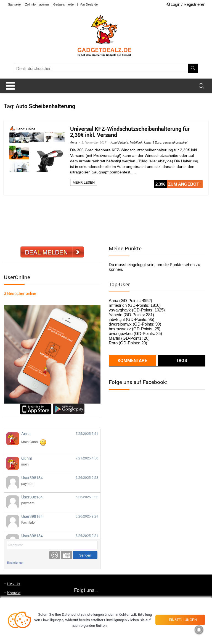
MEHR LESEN (84, 182)
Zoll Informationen (37, 4)
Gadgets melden (64, 4)
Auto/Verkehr (119, 142)
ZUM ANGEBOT (183, 184)
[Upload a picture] (66, 555)
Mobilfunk (136, 142)
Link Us (13, 584)
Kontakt (13, 593)
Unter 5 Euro (152, 142)
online (20, 293)
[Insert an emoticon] (54, 555)
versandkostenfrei (175, 142)
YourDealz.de (89, 4)
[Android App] (68, 406)
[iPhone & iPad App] (36, 406)
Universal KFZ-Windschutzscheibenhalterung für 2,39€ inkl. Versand (130, 132)
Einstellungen (15, 562)
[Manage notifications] (199, 629)
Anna (73, 142)
